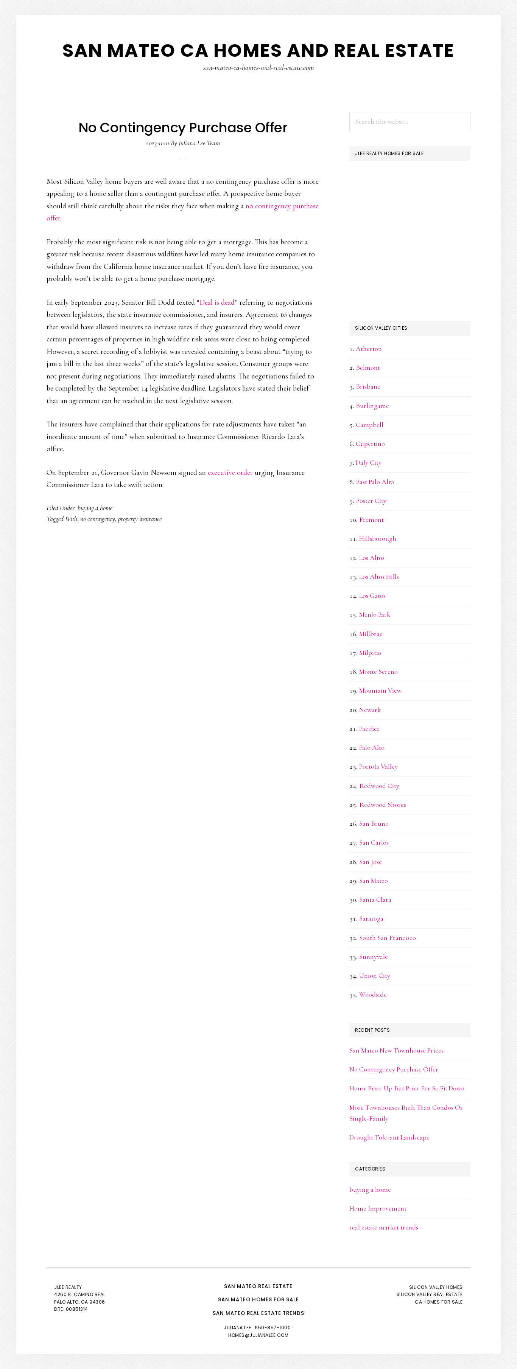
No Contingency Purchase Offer (393, 1069)
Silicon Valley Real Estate (429, 1294)
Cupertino (370, 443)
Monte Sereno (378, 671)
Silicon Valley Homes (436, 1287)
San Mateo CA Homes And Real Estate (258, 50)
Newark (370, 709)
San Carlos (374, 842)
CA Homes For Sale (439, 1302)
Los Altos (372, 557)
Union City (374, 975)
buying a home (95, 508)
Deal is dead (217, 302)
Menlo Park (374, 614)
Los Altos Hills (379, 576)
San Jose (370, 861)
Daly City (369, 462)
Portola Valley (378, 766)
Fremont (371, 519)
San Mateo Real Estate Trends (258, 1313)
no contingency (97, 519)
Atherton (369, 348)
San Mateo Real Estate (258, 1286)
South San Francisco (387, 937)
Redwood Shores (382, 804)
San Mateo (373, 880)
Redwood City (379, 785)
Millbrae (371, 633)
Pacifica (369, 728)
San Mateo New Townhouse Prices (396, 1050)
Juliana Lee (237, 1327)
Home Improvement (377, 1208)
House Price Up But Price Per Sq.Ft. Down (407, 1088)
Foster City (371, 500)
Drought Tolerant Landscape (389, 1137)
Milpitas (370, 652)
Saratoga (371, 918)
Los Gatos (372, 595)
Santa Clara (375, 899)
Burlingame (372, 406)
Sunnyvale (373, 956)
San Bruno (374, 823)
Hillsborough (377, 538)
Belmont (368, 367)
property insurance (140, 519)
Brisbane (368, 386)
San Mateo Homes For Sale (258, 1299)
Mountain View (380, 690)
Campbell (369, 424)
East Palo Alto (375, 482)
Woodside (373, 994)
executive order (230, 472)
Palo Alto (372, 747)
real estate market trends (383, 1227)
